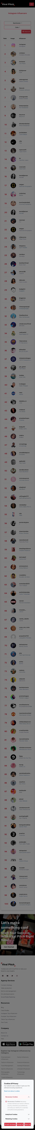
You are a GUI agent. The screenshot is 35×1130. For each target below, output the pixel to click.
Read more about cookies (12, 1091)
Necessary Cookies (11, 1097)
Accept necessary (10, 1124)
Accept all (20, 1124)
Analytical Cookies (11, 1114)
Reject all (27, 1124)
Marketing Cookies (11, 1119)
